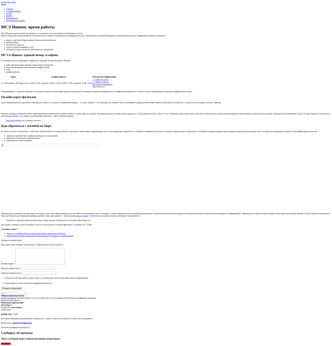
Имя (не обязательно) (10, 268)
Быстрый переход (14, 120)
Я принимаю (28, 283)
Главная (9, 9)
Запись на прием (8, 298)
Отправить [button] (6, 344)
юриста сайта (82, 216)
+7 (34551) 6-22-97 (100, 80)
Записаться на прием (15, 20)
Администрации (13, 11)
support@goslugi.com (22, 323)
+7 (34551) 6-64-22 (100, 82)
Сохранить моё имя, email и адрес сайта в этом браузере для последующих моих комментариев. (46, 278)
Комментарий (8, 264)
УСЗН (9, 13)
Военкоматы (11, 18)
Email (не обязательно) (11, 273)
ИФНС (9, 16)
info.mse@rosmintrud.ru (102, 84)
